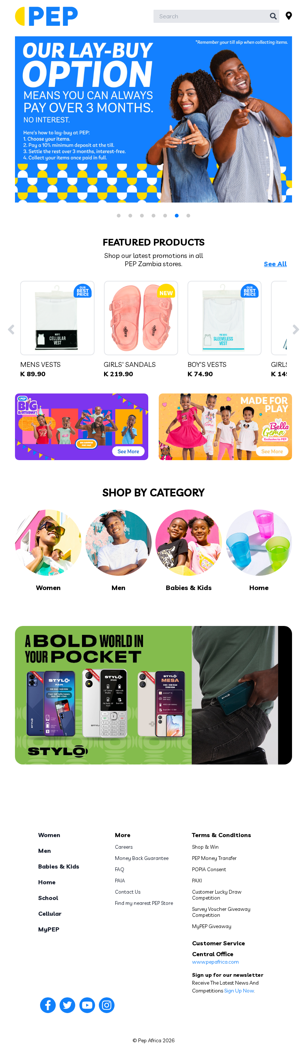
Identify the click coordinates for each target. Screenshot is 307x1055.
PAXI (197, 881)
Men (44, 850)
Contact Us (127, 892)
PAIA (120, 881)
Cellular (49, 913)
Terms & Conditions (221, 835)
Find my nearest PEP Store (144, 903)
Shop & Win (205, 847)
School (48, 898)
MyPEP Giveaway (211, 926)
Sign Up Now (239, 990)
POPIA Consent (209, 869)
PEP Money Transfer (214, 858)
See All (275, 264)
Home (46, 882)
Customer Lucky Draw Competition (216, 895)
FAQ (119, 869)
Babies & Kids (58, 866)
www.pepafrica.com (215, 961)
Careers (124, 847)
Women (49, 835)
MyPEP (49, 929)
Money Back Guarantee (141, 858)
